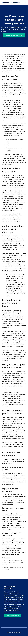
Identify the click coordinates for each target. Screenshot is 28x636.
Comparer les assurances (12, 615)
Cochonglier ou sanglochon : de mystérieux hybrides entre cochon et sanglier (12, 562)
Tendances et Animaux (11, 3)
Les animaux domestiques (14, 27)
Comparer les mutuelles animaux (14, 35)
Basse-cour (7, 558)
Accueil (3, 27)
